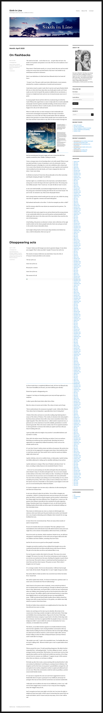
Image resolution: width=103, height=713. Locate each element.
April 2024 (76, 202)
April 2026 (76, 167)
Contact (91, 10)
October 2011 (76, 423)
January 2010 (76, 454)
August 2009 (76, 461)
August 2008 (76, 479)
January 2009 (77, 471)
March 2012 (76, 416)
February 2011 (77, 435)
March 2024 (76, 204)
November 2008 (77, 474)
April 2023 (76, 220)
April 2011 (76, 432)
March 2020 (76, 274)
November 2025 (77, 174)
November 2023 (77, 210)
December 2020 (77, 261)
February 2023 (77, 223)
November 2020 (77, 263)
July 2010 (76, 445)
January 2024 (77, 207)
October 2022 (77, 229)
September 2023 (77, 213)
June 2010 (76, 446)
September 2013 (77, 389)
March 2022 (76, 239)
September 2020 (77, 266)
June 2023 (76, 217)
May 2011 (76, 430)
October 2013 (76, 388)
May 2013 (76, 395)
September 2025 (77, 177)
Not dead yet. (84, 151)
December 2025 (77, 173)
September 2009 (77, 460)
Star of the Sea (16, 256)
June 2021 (76, 252)
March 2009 (76, 468)
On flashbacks (19, 55)
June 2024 (76, 199)
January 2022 (77, 242)
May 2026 (76, 166)
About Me (84, 10)
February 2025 (77, 188)
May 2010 (76, 448)
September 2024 (77, 195)
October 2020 (77, 264)
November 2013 (77, 386)
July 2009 (76, 463)
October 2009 (77, 458)
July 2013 (76, 392)
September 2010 (77, 442)
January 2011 (76, 436)
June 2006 (76, 483)
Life (74, 495)
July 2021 (76, 251)
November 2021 (77, 245)
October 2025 (77, 176)
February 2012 (77, 417)
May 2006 (76, 485)
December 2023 (77, 208)
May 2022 (76, 236)
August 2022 (76, 232)
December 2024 (77, 191)
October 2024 (77, 193)
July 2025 (76, 180)
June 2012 (76, 411)
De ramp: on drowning (79, 126)
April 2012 (76, 414)
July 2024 (76, 198)
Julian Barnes (12, 254)
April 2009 (76, 467)
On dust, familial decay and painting (82, 129)
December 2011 (77, 420)
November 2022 (77, 227)
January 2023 (76, 224)
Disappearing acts (22, 242)
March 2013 (76, 398)
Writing (75, 498)
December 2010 (77, 438)
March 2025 (76, 186)
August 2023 (76, 214)
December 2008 (77, 473)
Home (78, 10)
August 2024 (76, 196)
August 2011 (76, 426)
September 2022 (77, 230)
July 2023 (76, 216)
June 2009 (76, 464)
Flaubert (11, 253)
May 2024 (76, 201)
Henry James (12, 64)
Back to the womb (78, 125)
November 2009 (77, 457)
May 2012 (76, 413)
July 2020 (76, 268)
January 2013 (76, 401)
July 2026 (76, 163)
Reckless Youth (77, 131)
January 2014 (76, 383)
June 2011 (76, 429)
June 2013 (76, 393)
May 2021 (76, 254)
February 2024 (77, 205)
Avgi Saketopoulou (13, 251)
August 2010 (76, 443)
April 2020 (76, 273)
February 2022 (77, 241)
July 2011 (75, 427)
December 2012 (77, 402)
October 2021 (76, 246)
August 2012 (76, 408)
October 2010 (76, 441)
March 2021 (76, 257)
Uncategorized (12, 62)
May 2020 (76, 271)
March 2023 (76, 221)
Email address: (76, 97)
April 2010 (76, 449)
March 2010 (76, 451)
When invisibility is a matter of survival (82, 128)
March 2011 (76, 433)
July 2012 (76, 410)
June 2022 (76, 235)
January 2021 (76, 260)
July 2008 (76, 480)
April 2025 (76, 185)
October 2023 (77, 211)
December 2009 (77, 455)
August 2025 (76, 179)
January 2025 (77, 189)
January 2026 (77, 171)
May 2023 (76, 218)
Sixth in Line (15, 10)
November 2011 (77, 421)
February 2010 (77, 452)
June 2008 (76, 482)
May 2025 (76, 183)
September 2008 (77, 477)
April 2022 (76, 238)
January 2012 (76, 418)
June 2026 (76, 164)
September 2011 (77, 424)
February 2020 (77, 276)
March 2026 (76, 168)
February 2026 (77, 170)
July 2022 (76, 233)
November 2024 (77, 192)
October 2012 (76, 405)
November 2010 (77, 439)
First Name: (75, 91)
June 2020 (76, 270)
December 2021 (77, 243)
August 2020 (76, 267)
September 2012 (77, 407)
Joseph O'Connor (18, 253)
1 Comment (12, 70)
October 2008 (77, 476)
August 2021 (76, 249)
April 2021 (76, 255)
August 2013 (76, 391)
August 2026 (76, 161)
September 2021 (77, 248)
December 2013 (77, 385)
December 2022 (77, 226)
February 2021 (77, 258)
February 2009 (77, 470)
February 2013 (77, 399)
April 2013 (76, 396)
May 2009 (76, 466)
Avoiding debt (84, 150)
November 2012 (77, 404)
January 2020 (77, 277)
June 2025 (76, 182)
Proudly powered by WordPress (23, 706)
